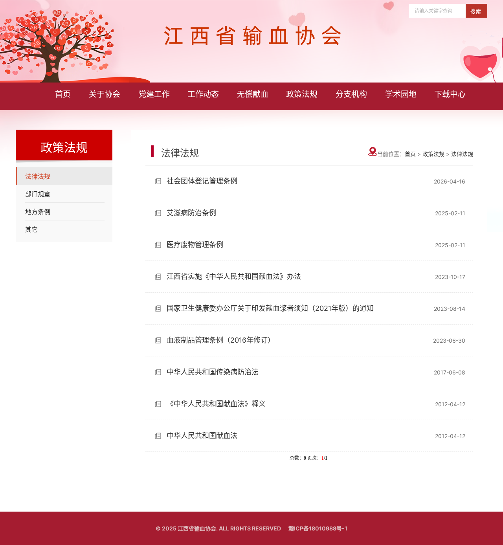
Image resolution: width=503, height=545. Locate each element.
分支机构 (351, 94)
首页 (63, 94)
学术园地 (401, 94)
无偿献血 (252, 94)
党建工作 (154, 94)
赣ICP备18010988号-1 (317, 528)
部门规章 (37, 194)
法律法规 (37, 176)
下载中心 (450, 94)
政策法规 (302, 94)
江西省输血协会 (197, 528)
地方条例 (37, 212)
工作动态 (203, 94)
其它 (31, 229)
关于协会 (104, 94)
